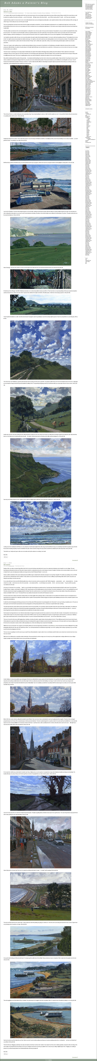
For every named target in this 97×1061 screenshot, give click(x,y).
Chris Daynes (87, 43)
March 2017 (87, 179)
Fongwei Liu (87, 59)
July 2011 (87, 242)
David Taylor (87, 52)
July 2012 (87, 230)
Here (55, 625)
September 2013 (88, 217)
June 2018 (87, 165)
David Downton (88, 50)
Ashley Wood (87, 37)
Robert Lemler (87, 90)
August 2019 (87, 156)
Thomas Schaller (88, 100)
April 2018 (87, 167)
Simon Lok (87, 95)
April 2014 (87, 210)
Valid (87, 261)
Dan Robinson (88, 47)
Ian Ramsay (87, 63)
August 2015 (87, 194)
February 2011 (88, 247)
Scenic (88, 131)
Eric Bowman (87, 56)
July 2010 (87, 254)
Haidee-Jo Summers (89, 62)
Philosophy (87, 137)
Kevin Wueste (87, 77)
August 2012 (87, 229)
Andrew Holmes (88, 33)
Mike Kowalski (88, 83)
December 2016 (88, 182)
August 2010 (87, 253)
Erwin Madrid (87, 58)
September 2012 (88, 228)
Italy (86, 115)
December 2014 (88, 202)
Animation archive (88, 108)
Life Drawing (87, 116)
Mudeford (35, 12)
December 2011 (88, 237)
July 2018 (87, 164)
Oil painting (39, 12)
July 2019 (87, 157)
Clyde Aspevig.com (89, 44)
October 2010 (88, 251)
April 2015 (87, 198)
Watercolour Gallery (89, 9)
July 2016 (87, 186)
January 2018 (88, 169)
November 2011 (88, 238)
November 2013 (88, 215)
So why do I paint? (88, 8)
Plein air (43, 12)
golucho (87, 61)
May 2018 (87, 166)
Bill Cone (87, 39)
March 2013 (87, 222)
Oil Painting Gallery (89, 7)
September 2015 (88, 193)
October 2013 (88, 216)
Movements (7, 564)
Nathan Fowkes (88, 84)
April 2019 (87, 158)
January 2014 (88, 213)
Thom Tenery (87, 98)
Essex (88, 123)
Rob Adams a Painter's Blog (26, 2)
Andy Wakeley (88, 35)
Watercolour (89, 136)
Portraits (88, 130)
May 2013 (87, 221)
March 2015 (87, 199)
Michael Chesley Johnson (90, 81)
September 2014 (88, 205)
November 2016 (88, 183)
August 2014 (87, 206)
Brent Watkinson (88, 41)
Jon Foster (87, 71)
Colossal (87, 13)
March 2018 (87, 168)
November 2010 (88, 250)
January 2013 (88, 224)
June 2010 (87, 255)
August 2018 (87, 163)
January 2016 (88, 189)
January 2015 (88, 201)
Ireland (88, 126)
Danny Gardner (88, 49)
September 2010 (88, 252)
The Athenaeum (88, 18)
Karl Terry (87, 74)
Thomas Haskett (88, 99)
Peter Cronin (87, 85)
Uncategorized (20, 12)
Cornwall (88, 121)
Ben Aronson (87, 38)
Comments (88, 260)
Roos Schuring (88, 92)
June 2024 (87, 151)
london (31, 12)
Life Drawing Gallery (89, 6)
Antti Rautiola (87, 36)
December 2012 (88, 225)
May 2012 (87, 232)
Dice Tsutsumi (87, 54)
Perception (89, 138)
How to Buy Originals (89, 5)
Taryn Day (87, 97)
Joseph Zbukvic (88, 72)
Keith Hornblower (88, 76)
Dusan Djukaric (88, 55)
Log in (86, 258)
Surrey (88, 133)
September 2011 (88, 240)
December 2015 (88, 190)
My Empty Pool (88, 16)
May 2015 (87, 197)
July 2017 (87, 175)
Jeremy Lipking (88, 65)
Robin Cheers (87, 91)
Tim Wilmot (87, 101)
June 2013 (87, 220)
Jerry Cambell (87, 67)
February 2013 (88, 223)
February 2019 (88, 160)
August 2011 (87, 241)
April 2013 (87, 221)
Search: (87, 144)
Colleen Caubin (88, 45)
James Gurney (88, 64)
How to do (88, 125)
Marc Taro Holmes (88, 80)
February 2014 (88, 212)
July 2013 (87, 219)
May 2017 (87, 177)
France (88, 124)
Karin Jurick (87, 73)
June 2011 (87, 243)
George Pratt (87, 60)
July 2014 (87, 207)
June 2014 (87, 208)
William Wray (87, 105)
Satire (89, 119)
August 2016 (87, 185)
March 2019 (87, 159)
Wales (88, 135)
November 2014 (88, 203)
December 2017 (88, 170)
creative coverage (88, 23)
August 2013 (87, 218)
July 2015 (87, 195)
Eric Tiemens (87, 57)
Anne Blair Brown (88, 12)
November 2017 (88, 171)
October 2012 (88, 227)
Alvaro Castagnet (88, 32)
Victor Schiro (87, 103)
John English (87, 69)
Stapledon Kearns (88, 17)
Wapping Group (88, 104)
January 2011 (87, 248)
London (12, 12)
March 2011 (87, 246)
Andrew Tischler (88, 34)
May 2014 (87, 209)
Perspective (89, 114)
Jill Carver (87, 68)
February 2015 (88, 200)
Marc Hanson (87, 79)
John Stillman (87, 70)
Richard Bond (87, 89)
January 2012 (88, 236)
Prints (86, 141)
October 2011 (87, 239)
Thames (88, 134)
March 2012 (87, 234)
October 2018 (88, 162)
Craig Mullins (87, 46)
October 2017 (88, 172)
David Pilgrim (87, 51)
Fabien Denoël (88, 14)
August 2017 (87, 174)
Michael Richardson (89, 82)
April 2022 (87, 154)
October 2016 (88, 183)
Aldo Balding (87, 31)
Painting (16, 12)
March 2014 (87, 211)
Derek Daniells (88, 53)
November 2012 (88, 226)
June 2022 (87, 152)
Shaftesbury (48, 12)
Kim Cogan (87, 78)
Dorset (9, 12)
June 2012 (87, 231)
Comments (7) (75, 1057)
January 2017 (88, 181)
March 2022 (87, 155)
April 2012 (87, 233)
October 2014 (88, 204)
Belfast (88, 120)
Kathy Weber (87, 75)
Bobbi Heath (87, 40)
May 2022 (87, 153)
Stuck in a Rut (8, 11)
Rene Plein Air (88, 88)
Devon (86, 112)
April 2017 (87, 178)
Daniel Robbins (88, 48)
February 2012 (88, 235)
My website (87, 28)
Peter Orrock (87, 87)
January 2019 (88, 161)
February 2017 (88, 180)
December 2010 (88, 249)
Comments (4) (75, 560)
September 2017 (88, 173)
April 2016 (87, 188)
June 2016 (87, 187)
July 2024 (87, 150)
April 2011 (87, 245)
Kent (87, 128)
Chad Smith (87, 42)
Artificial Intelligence (91, 139)
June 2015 (87, 196)
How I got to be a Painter (90, 4)
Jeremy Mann (87, 66)
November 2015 (88, 191)
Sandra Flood (87, 94)
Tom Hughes (87, 102)
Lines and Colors (88, 15)
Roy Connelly (87, 93)
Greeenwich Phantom (89, 27)
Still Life (88, 132)
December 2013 (88, 214)
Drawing (87, 113)
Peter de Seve (88, 86)
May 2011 (87, 244)
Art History (88, 118)
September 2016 (88, 184)
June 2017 (87, 176)
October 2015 (88, 192)
